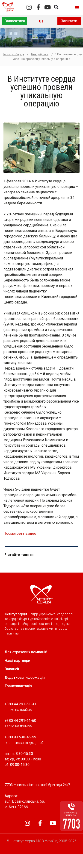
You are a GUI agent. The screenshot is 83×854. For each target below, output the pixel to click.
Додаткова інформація (25, 677)
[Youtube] (47, 7)
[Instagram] (29, 7)
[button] (77, 7)
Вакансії (12, 669)
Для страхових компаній (26, 652)
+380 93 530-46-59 (20, 737)
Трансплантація (18, 686)
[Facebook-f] (38, 7)
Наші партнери (17, 660)
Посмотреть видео (19, 533)
